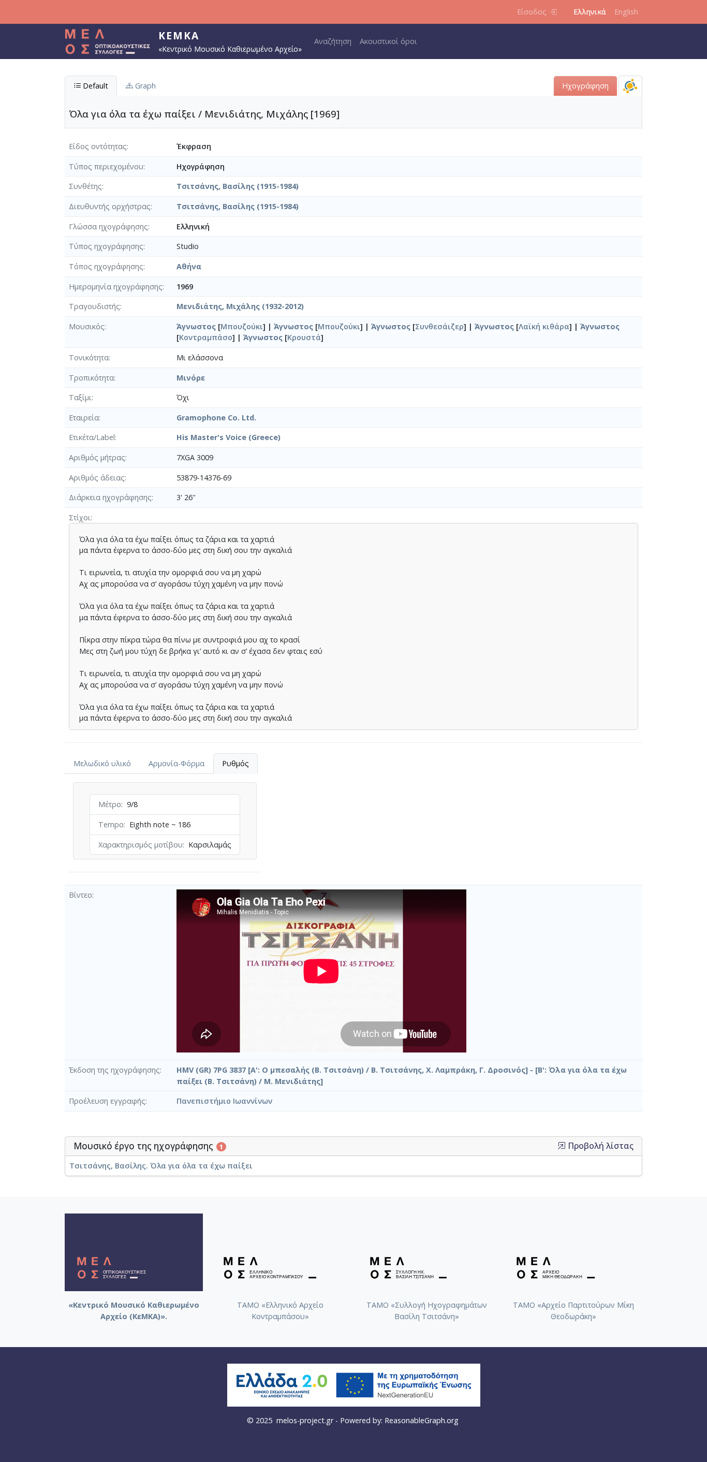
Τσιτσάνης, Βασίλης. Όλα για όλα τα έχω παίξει (161, 1166)
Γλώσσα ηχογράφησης (108, 226)
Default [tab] (94, 86)
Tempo (111, 824)
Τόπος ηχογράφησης (106, 266)
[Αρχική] (111, 41)
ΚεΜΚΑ (178, 35)
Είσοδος (532, 12)
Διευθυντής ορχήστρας (110, 206)
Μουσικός (87, 326)
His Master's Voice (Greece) (228, 437)
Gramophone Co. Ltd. (216, 417)
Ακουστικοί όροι (388, 41)
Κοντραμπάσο (205, 337)
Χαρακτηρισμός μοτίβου (140, 845)
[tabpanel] (165, 829)
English (626, 12)
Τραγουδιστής (94, 306)
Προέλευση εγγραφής (107, 1101)
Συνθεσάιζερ (439, 326)
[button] (561, 1145)
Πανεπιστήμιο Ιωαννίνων (224, 1101)
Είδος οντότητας (98, 146)
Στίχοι (80, 517)
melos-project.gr (304, 1420)
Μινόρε (190, 378)
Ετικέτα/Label (92, 437)
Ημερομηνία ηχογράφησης (116, 286)
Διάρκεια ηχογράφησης (110, 497)
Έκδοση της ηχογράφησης (114, 1070)
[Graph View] (630, 86)
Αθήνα (188, 266)
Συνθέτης (85, 186)
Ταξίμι (80, 397)
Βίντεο (80, 895)
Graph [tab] (144, 86)
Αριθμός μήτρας (97, 457)
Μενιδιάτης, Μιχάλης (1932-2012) (240, 306)
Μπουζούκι (241, 326)
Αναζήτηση (332, 41)
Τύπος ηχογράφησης (106, 246)
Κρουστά (304, 337)
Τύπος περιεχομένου (106, 166)
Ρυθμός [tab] (235, 763)
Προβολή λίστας (600, 1146)
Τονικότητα (89, 357)
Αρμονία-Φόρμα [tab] (176, 763)
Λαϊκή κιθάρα (544, 326)
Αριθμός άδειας (97, 478)
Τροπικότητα (91, 378)
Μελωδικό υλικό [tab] (102, 763)
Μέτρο (109, 804)
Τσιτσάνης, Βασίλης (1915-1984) (237, 186)
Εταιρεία (84, 417)
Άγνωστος (196, 326)
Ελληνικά (589, 12)
